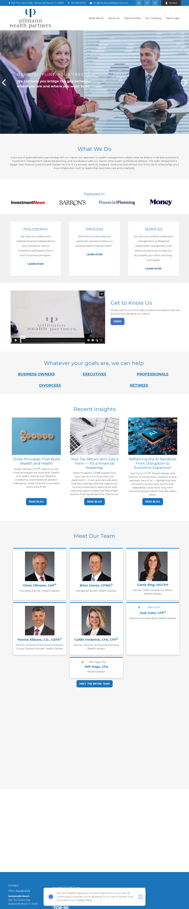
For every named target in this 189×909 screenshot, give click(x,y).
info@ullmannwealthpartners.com (110, 3)
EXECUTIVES (94, 374)
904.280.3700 (78, 3)
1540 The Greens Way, (37, 3)
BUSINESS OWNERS (36, 374)
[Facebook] (147, 3)
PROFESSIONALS (152, 374)
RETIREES (139, 385)
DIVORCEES (50, 385)
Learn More (35, 264)
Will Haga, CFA (96, 666)
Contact (173, 3)
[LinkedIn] (139, 3)
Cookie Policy (84, 900)
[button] (96, 18)
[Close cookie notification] (140, 896)
